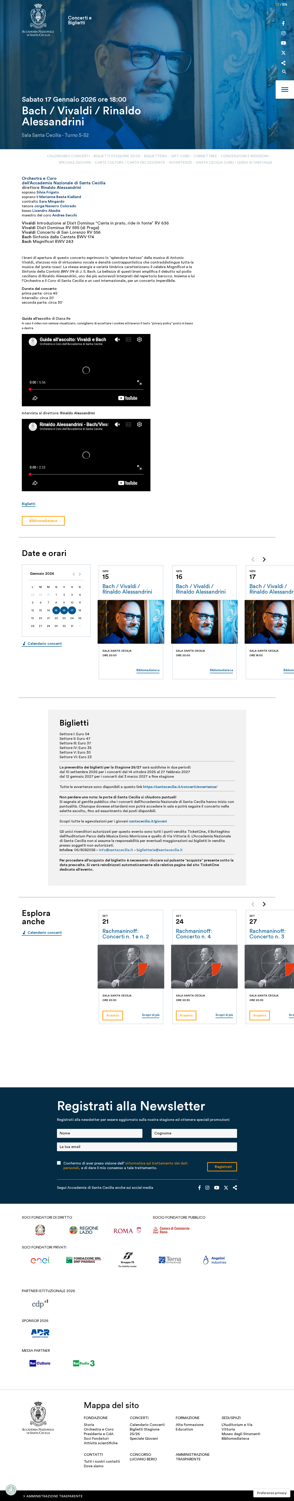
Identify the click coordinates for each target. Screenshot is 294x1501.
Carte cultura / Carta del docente (130, 162)
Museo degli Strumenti (241, 1434)
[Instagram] (283, 34)
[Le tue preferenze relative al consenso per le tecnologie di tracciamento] (271, 1493)
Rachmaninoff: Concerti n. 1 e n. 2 (125, 934)
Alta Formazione (190, 1425)
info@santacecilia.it (116, 850)
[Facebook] (283, 24)
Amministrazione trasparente (193, 1457)
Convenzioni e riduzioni (245, 156)
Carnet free (205, 156)
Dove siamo (94, 1466)
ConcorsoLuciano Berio (143, 1457)
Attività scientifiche (101, 1443)
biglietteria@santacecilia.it (160, 850)
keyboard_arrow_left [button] (252, 559)
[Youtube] (283, 43)
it (277, 4)
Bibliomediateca (235, 1438)
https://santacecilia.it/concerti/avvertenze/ (180, 787)
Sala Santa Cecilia (41, 135)
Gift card (180, 156)
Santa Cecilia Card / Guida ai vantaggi (234, 162)
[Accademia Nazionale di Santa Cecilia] (38, 20)
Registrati (223, 1167)
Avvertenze (180, 162)
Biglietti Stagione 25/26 (116, 156)
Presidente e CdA (98, 1434)
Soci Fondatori (96, 1438)
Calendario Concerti (68, 156)
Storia (89, 1425)
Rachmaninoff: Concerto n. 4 (194, 934)
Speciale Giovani (75, 162)
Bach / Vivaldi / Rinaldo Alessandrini (127, 589)
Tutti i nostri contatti (102, 1461)
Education (184, 1429)
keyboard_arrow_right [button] (264, 559)
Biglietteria (155, 156)
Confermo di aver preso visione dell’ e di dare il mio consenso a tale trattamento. (125, 1166)
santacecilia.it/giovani (148, 821)
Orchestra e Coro (99, 1429)
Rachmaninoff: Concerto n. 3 (267, 934)
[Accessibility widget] (11, 1489)
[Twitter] (283, 54)
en (284, 4)
